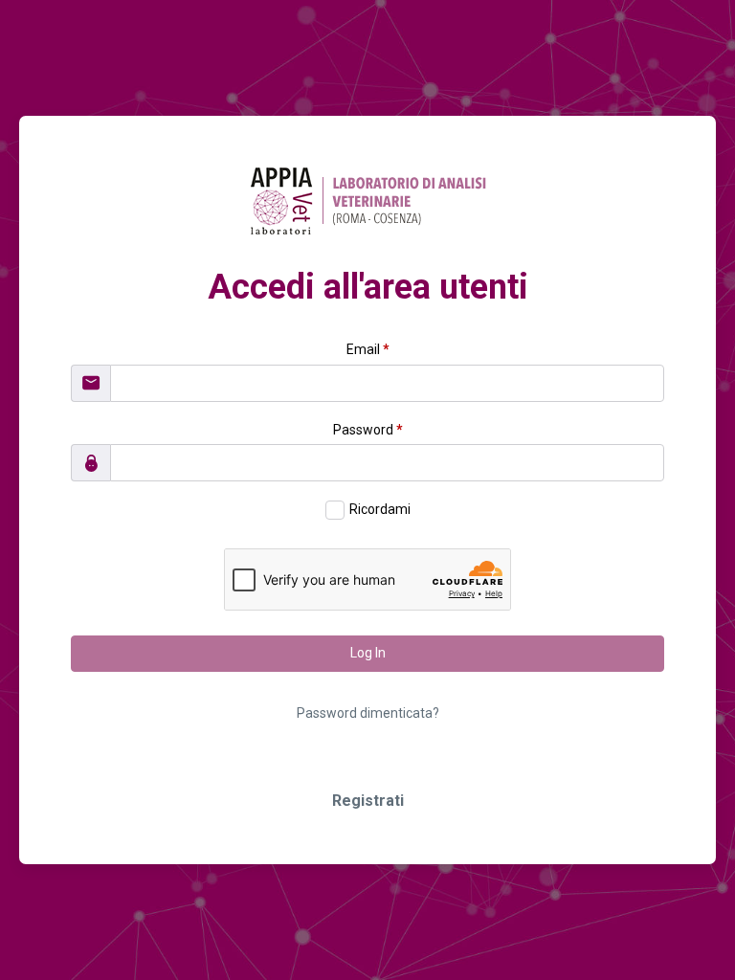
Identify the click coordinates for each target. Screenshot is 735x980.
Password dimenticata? (368, 713)
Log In (368, 652)
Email (368, 349)
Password (368, 429)
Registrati (368, 800)
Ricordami (380, 509)
